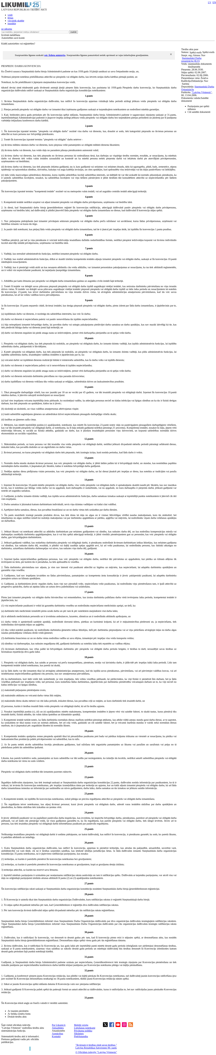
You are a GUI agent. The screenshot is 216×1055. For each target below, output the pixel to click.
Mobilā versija (81, 1025)
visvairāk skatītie (16, 20)
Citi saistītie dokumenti (199, 112)
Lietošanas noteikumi (84, 1028)
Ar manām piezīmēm (18, 1011)
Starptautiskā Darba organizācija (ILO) (191, 59)
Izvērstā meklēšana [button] (10, 35)
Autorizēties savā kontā (13, 38)
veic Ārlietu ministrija (54, 55)
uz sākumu (6, 29)
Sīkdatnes (79, 1033)
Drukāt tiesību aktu (17, 1016)
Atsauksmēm (58, 1030)
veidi (10, 15)
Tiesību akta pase (190, 49)
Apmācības (57, 1033)
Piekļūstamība (81, 1036)
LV (209, 2)
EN (214, 2)
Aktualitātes (58, 1028)
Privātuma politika (83, 1030)
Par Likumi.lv (59, 1025)
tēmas (10, 17)
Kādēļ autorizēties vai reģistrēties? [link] (18, 43)
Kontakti (56, 1036)
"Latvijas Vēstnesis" (201, 92)
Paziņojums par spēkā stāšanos (198, 107)
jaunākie (12, 23)
